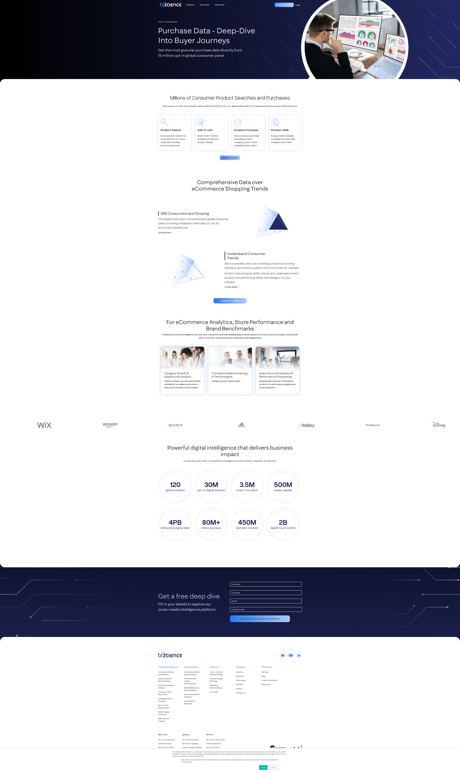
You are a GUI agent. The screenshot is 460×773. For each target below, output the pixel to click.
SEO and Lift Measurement (164, 706)
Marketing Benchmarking (216, 686)
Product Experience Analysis (166, 686)
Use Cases (204, 4)
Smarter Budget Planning (216, 679)
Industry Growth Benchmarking (165, 679)
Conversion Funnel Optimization (166, 673)
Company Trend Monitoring (164, 693)
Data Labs (240, 676)
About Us (239, 672)
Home (160, 22)
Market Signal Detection (163, 713)
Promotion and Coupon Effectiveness (190, 681)
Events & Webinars (269, 680)
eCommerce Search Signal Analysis (192, 673)
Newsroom (266, 684)
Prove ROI (214, 692)
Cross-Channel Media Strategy (216, 673)
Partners (239, 684)
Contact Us (240, 693)
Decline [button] (273, 767)
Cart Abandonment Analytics (192, 695)
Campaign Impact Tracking (165, 699)
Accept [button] (263, 767)
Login (298, 5)
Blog (263, 676)
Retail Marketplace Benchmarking (191, 689)
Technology (241, 680)
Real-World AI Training (163, 719)
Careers (239, 688)
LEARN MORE (164, 232)
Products (190, 4)
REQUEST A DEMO (284, 5)
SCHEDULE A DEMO (230, 158)
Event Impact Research (189, 702)
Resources (219, 4)
